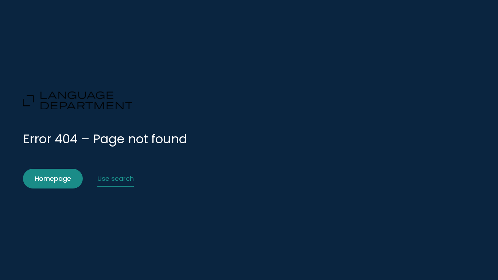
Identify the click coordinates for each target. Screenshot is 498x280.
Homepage (53, 178)
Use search (115, 178)
